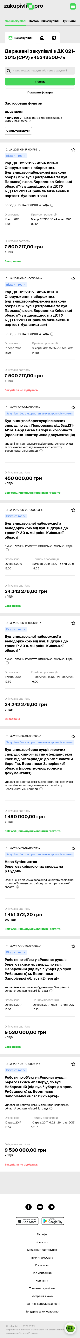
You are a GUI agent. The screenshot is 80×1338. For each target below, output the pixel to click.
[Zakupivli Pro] (23, 6)
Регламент (42, 1265)
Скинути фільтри (18, 131)
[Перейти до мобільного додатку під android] (53, 1221)
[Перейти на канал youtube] (40, 1206)
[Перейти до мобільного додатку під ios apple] (27, 1221)
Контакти (42, 1242)
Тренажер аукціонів (42, 1288)
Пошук (40, 81)
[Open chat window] (70, 1328)
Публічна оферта (42, 1257)
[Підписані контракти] (54, 37)
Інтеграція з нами (42, 1296)
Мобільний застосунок (42, 1250)
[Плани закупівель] (42, 37)
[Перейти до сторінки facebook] (28, 1206)
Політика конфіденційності (41, 1303)
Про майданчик (42, 1273)
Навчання (42, 1280)
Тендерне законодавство (42, 1311)
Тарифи (42, 1234)
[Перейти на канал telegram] (51, 1206)
